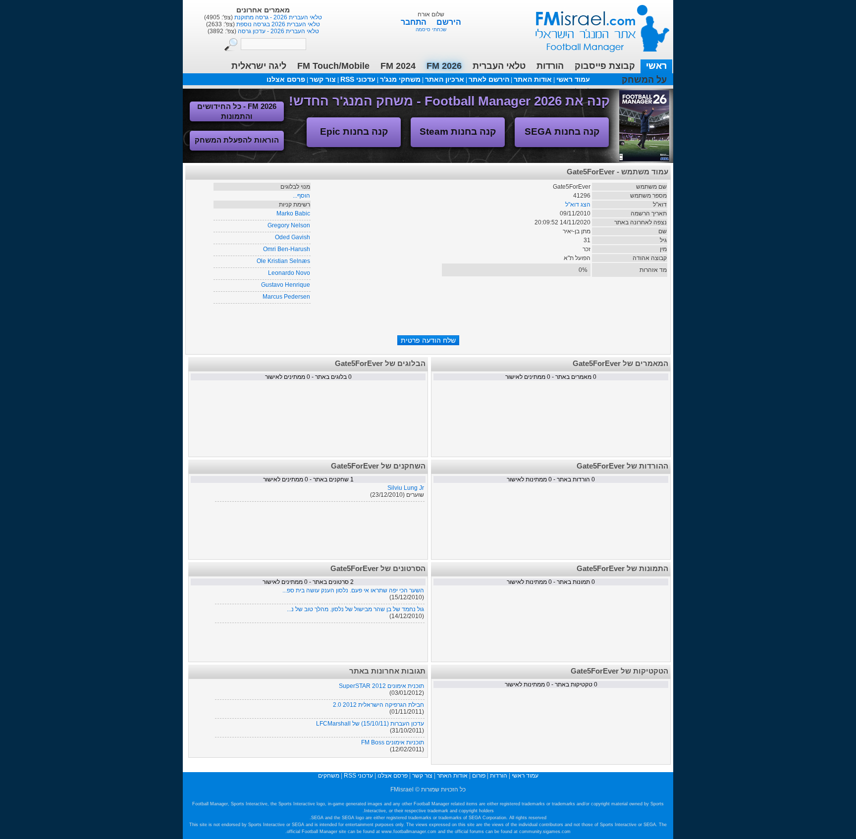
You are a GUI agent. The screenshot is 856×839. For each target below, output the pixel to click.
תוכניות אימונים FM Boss (392, 742)
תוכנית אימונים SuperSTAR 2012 (381, 685)
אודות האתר (533, 79)
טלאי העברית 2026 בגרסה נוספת (277, 24)
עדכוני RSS (357, 79)
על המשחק (644, 80)
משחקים (328, 775)
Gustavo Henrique (285, 284)
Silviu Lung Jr (405, 487)
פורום (478, 775)
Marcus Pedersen (286, 296)
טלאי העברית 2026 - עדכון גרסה (277, 31)
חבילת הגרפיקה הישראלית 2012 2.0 (378, 704)
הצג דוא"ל (577, 204)
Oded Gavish (292, 237)
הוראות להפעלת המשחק (237, 140)
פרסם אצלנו (286, 79)
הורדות (550, 66)
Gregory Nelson (289, 225)
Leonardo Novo (289, 272)
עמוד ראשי (596, 24)
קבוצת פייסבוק (605, 66)
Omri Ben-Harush (286, 249)
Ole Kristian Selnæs (283, 261)
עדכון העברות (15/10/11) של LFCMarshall (370, 723)
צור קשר (323, 79)
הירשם (448, 22)
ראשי (656, 66)
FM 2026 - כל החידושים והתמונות (236, 111)
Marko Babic (293, 213)
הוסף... (301, 195)
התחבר (414, 22)
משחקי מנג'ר (400, 79)
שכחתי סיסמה (431, 29)
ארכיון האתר (444, 79)
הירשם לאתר (489, 79)
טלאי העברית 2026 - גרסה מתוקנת (277, 17)
